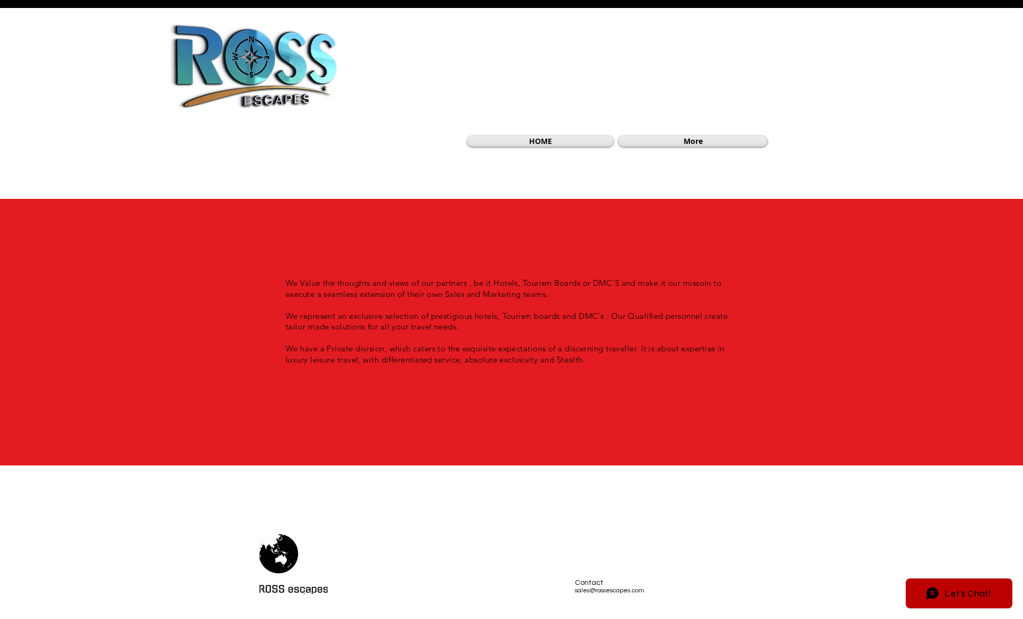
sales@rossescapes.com (609, 590)
